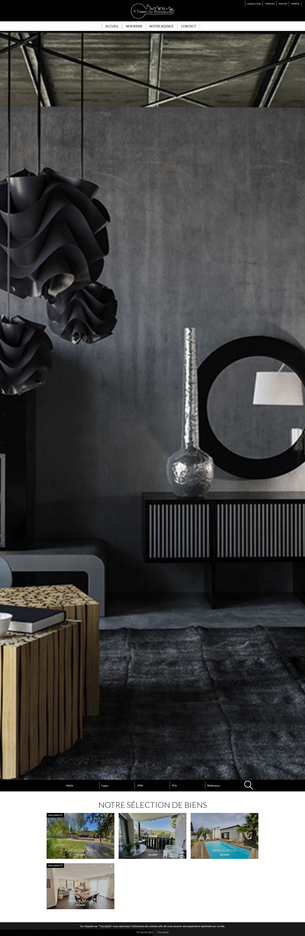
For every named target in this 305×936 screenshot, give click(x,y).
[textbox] (150, 785)
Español (295, 3)
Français (270, 3)
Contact (188, 26)
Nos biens (134, 26)
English (283, 3)
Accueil (112, 26)
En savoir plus (145, 932)
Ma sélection (254, 4)
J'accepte (163, 932)
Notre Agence (161, 26)
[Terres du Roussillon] (152, 19)
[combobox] (152, 785)
